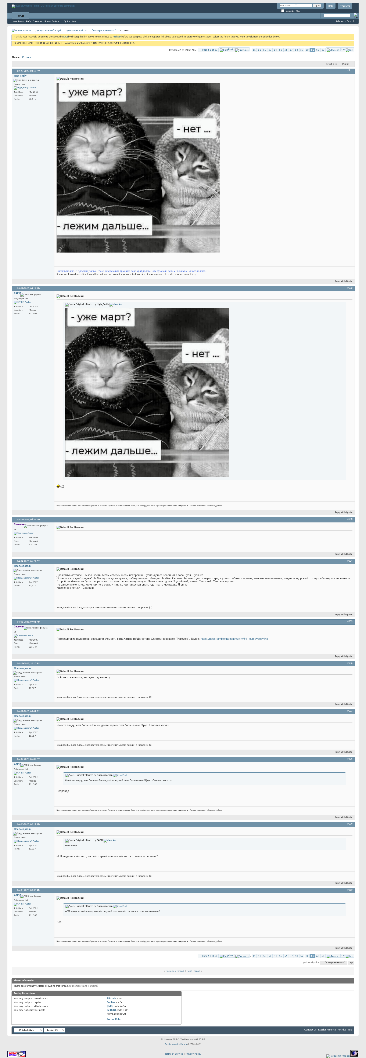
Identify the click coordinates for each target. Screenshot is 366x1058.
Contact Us (310, 1029)
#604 (349, 561)
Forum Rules (114, 1019)
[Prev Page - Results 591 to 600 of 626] (242, 49)
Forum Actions (51, 21)
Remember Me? (292, 11)
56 (285, 49)
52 (264, 49)
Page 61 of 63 (210, 49)
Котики (26, 57)
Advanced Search (345, 21)
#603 (349, 519)
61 (312, 49)
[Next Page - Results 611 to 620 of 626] (333, 49)
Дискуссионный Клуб (48, 30)
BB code (111, 998)
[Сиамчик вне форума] (24, 533)
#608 (349, 759)
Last (343, 49)
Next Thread (193, 971)
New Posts (18, 21)
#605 (349, 621)
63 (323, 49)
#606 (349, 663)
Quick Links (70, 21)
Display (345, 64)
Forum (21, 15)
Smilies (111, 1002)
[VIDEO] (111, 1010)
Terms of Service (174, 1053)
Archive (342, 1029)
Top (351, 963)
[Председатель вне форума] (26, 578)
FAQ (28, 21)
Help (330, 6)
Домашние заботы (76, 30)
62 (317, 49)
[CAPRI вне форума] (22, 302)
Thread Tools (331, 64)
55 (280, 49)
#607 (349, 711)
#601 (349, 70)
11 (254, 49)
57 (291, 49)
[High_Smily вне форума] (25, 88)
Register (345, 6)
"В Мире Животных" (104, 30)
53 (270, 49)
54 (275, 49)
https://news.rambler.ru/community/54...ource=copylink (234, 638)
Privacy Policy (193, 1053)
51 (259, 49)
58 (296, 49)
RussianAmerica (327, 1029)
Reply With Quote (343, 281)
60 (307, 49)
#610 (349, 890)
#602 (349, 288)
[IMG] (110, 1006)
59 (301, 49)
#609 (349, 824)
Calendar (37, 21)
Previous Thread (175, 971)
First (230, 49)
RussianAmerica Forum (176, 1044)
